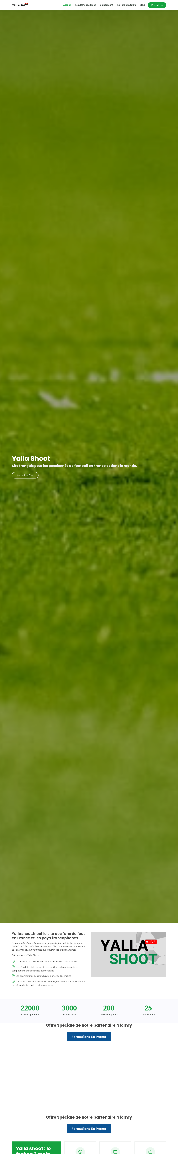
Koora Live (157, 5)
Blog (142, 4)
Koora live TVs (25, 475)
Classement (106, 4)
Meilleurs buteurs (126, 4)
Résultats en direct (85, 4)
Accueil (67, 4)
